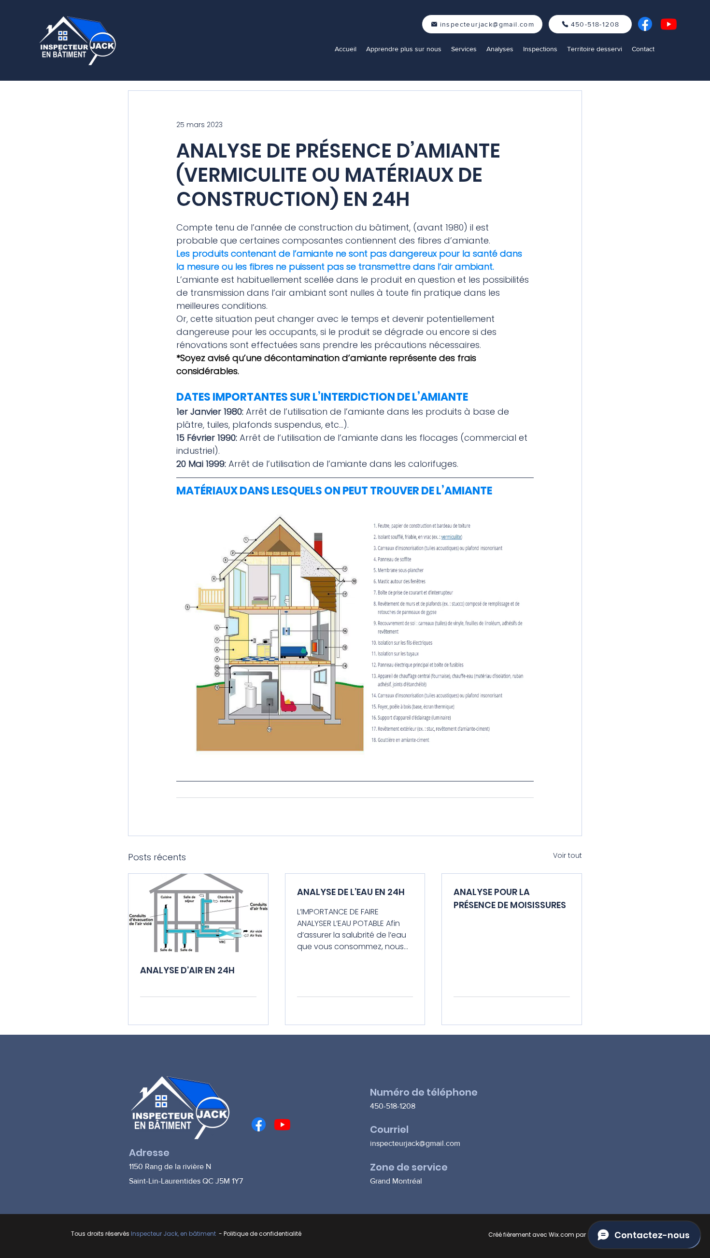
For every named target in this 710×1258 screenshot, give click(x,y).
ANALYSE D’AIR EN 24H (187, 970)
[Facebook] (645, 23)
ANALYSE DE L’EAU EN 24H (351, 892)
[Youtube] (668, 23)
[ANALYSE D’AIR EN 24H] (198, 913)
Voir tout (567, 855)
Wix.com (561, 1234)
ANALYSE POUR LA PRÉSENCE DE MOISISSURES (510, 898)
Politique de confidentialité (262, 1233)
